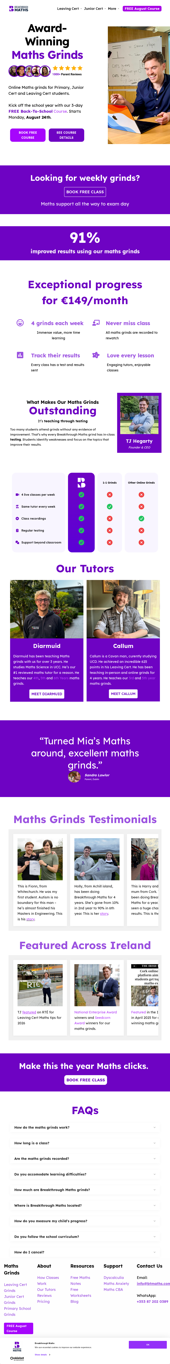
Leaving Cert (68, 9)
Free (74, 1289)
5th (43, 678)
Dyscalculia (114, 1277)
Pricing (43, 1301)
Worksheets (80, 1295)
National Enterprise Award (95, 1012)
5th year (148, 678)
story (30, 919)
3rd (131, 678)
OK (147, 1345)
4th (36, 678)
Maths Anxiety (116, 1283)
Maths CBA (113, 1289)
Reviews (44, 1295)
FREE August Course (142, 9)
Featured (138, 1012)
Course (37, 111)
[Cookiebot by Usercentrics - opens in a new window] (17, 1359)
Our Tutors (46, 1289)
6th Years (61, 678)
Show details (41, 1355)
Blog (74, 1301)
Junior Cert (93, 9)
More (112, 9)
